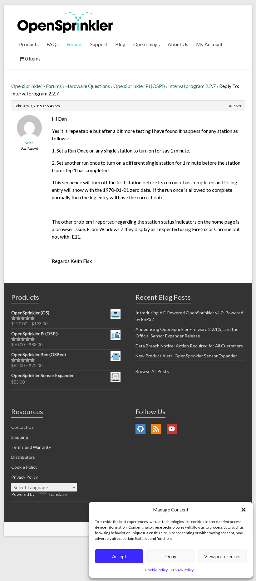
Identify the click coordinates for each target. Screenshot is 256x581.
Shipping (19, 437)
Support (98, 44)
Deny (170, 556)
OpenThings (146, 44)
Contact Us (22, 427)
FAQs (53, 44)
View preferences (222, 556)
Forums (74, 44)
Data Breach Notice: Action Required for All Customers (189, 345)
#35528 (235, 106)
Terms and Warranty (31, 447)
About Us (178, 44)
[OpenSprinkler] (65, 22)
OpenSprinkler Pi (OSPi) (139, 86)
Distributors (23, 457)
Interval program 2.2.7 (192, 86)
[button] (243, 509)
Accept (119, 556)
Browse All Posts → (154, 371)
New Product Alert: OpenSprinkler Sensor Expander (186, 355)
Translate (57, 494)
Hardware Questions (87, 86)
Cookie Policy (156, 570)
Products (29, 44)
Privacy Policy (182, 570)
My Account (209, 44)
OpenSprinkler (26, 86)
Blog (120, 44)
